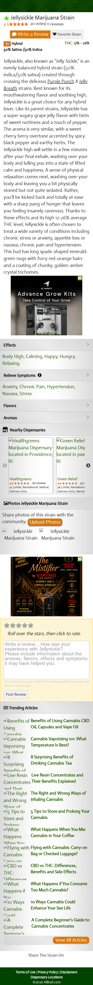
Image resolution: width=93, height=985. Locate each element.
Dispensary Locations (47, 977)
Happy (50, 356)
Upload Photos (45, 522)
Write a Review (32, 34)
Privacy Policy (75, 681)
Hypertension (60, 387)
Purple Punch (60, 81)
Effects (10, 345)
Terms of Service (14, 685)
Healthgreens (20, 479)
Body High (13, 356)
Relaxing (11, 363)
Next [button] (88, 465)
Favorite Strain (69, 34)
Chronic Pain (32, 387)
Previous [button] (4, 465)
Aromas (10, 417)
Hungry (67, 356)
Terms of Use (26, 972)
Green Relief (67, 479)
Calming (34, 356)
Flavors (10, 405)
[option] (30, 465)
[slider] (18, 24)
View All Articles (71, 940)
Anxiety (9, 387)
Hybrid (17, 43)
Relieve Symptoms (20, 375)
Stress (26, 394)
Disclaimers (68, 972)
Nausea (9, 394)
